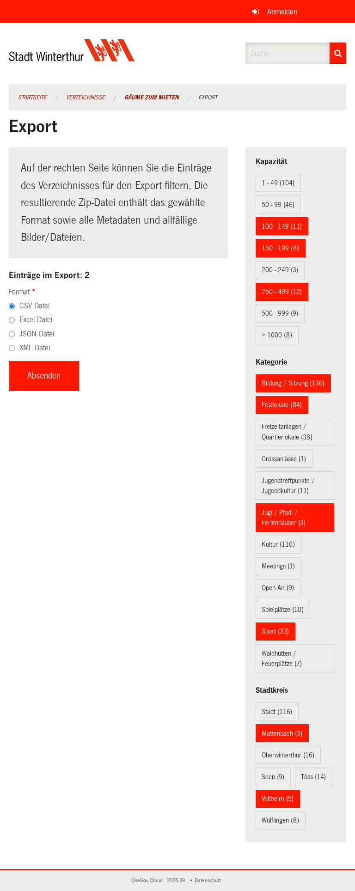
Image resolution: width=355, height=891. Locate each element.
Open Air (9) (278, 588)
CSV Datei (34, 306)
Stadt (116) (277, 711)
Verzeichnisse (85, 97)
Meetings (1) (278, 566)
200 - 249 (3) (280, 270)
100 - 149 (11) (282, 226)
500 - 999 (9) (280, 313)
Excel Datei (35, 319)
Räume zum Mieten (151, 97)
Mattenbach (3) (282, 733)
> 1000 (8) (277, 335)
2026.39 (176, 881)
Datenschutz (209, 881)
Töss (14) (313, 777)
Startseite (32, 97)
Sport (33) (275, 631)
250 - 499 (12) (282, 291)
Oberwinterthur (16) (288, 755)
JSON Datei (36, 334)
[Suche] (338, 53)
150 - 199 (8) (280, 248)
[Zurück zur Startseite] (72, 58)
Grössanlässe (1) (284, 459)
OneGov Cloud (148, 881)
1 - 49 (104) (278, 183)
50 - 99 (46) (278, 204)
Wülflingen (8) (280, 820)
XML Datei (34, 348)
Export (207, 97)
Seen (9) (273, 777)
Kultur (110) (278, 544)
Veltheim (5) (278, 798)
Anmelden (282, 12)
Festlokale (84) (282, 405)
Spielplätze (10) (283, 609)
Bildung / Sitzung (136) (293, 383)
